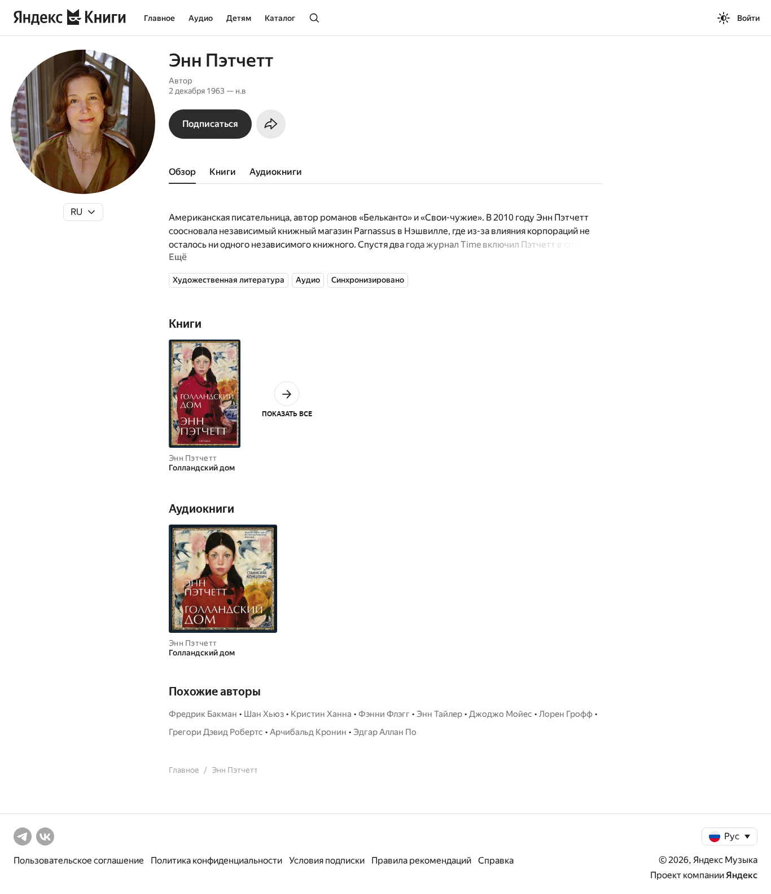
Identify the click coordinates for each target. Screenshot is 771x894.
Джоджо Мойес (500, 714)
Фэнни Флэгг (384, 714)
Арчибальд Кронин (308, 732)
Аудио (201, 18)
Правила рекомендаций (421, 860)
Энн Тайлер (439, 714)
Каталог (280, 18)
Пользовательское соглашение (79, 860)
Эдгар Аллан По (385, 732)
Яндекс (741, 875)
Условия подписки (327, 860)
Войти (748, 18)
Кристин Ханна (321, 714)
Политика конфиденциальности (216, 860)
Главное (159, 18)
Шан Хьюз (264, 714)
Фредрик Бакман (203, 714)
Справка (496, 860)
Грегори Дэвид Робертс (216, 732)
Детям (238, 18)
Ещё (178, 257)
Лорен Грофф (566, 714)
